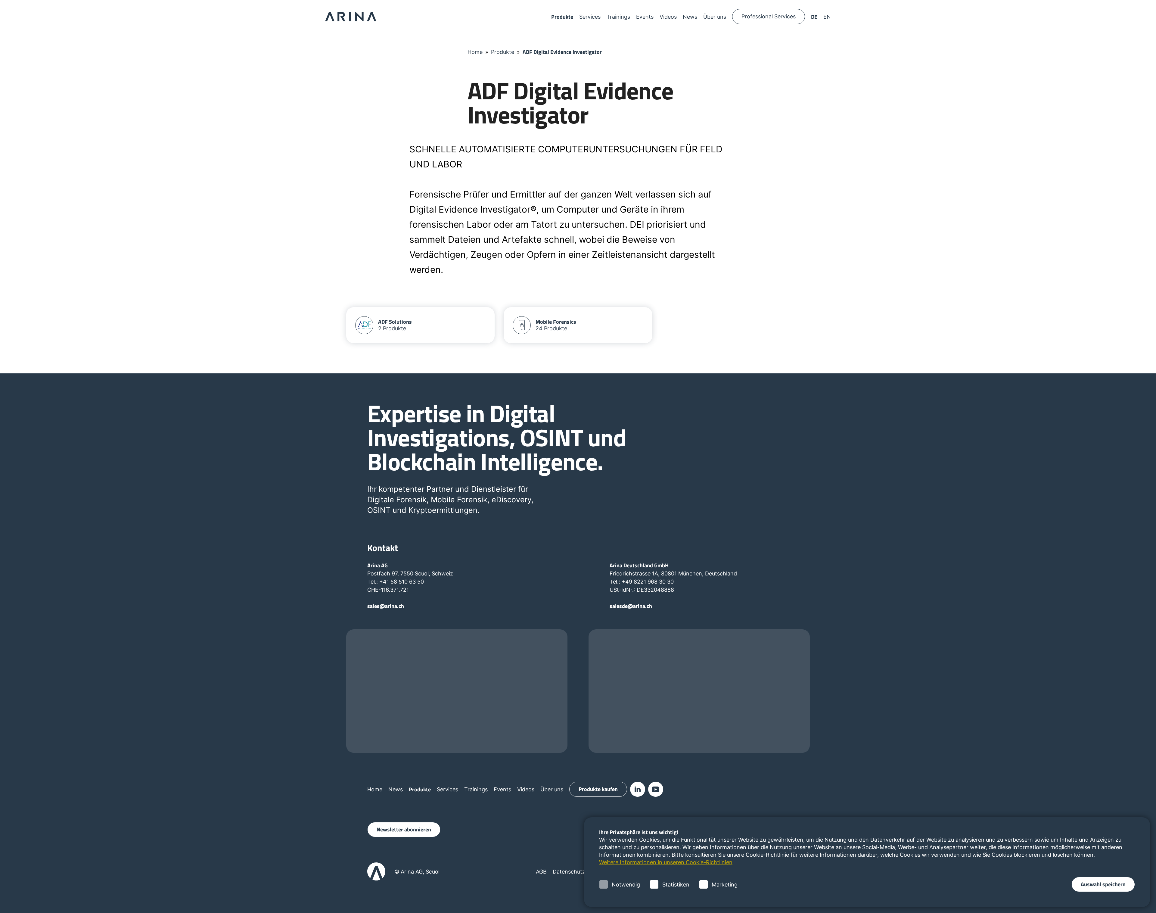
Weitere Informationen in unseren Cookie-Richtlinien (665, 862)
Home (475, 52)
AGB (541, 871)
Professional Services (768, 16)
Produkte (562, 16)
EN (827, 17)
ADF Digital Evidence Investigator (562, 52)
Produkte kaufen (598, 789)
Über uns (714, 17)
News (690, 17)
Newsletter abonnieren (404, 829)
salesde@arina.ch (631, 606)
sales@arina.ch (385, 606)
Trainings (618, 17)
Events (645, 17)
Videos (668, 17)
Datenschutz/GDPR (577, 871)
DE (814, 16)
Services (590, 17)
